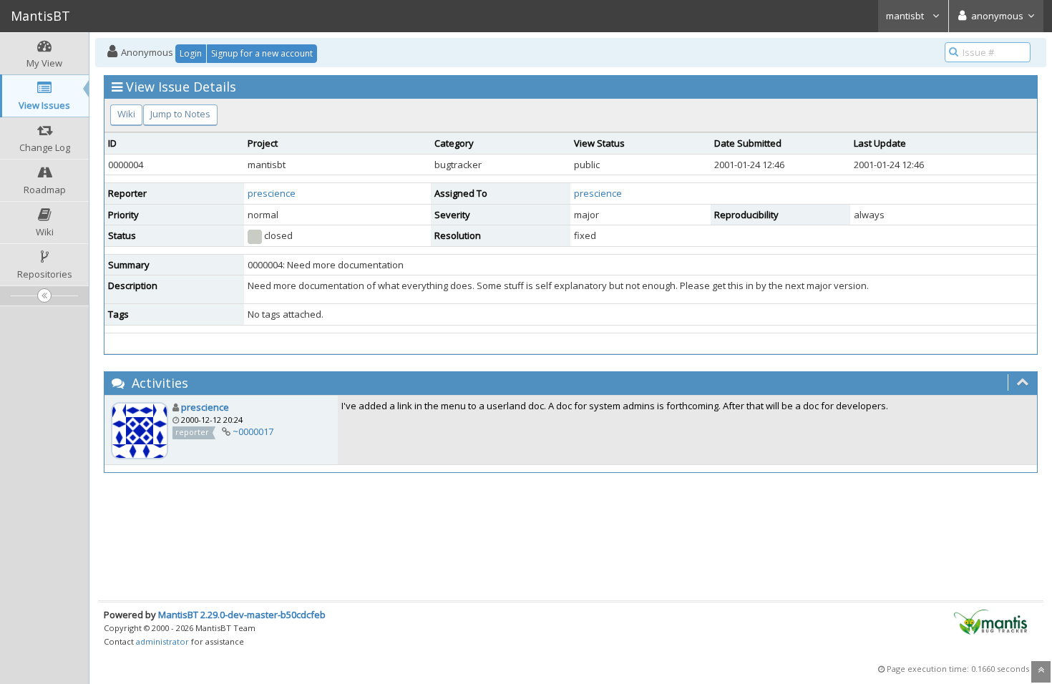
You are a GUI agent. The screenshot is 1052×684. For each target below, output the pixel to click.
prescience (272, 193)
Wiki (126, 113)
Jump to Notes (180, 113)
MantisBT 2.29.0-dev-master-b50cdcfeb (242, 614)
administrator (162, 641)
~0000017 (253, 431)
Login (191, 53)
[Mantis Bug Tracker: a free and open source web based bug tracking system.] (990, 621)
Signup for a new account (262, 53)
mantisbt (906, 15)
